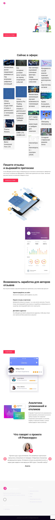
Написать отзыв (34, 491)
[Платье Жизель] (8, 123)
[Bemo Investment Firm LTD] (8, 138)
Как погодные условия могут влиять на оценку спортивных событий (21, 75)
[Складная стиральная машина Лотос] (46, 132)
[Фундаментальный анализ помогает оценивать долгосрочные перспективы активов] (46, 63)
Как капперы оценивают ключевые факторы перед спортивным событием (33, 75)
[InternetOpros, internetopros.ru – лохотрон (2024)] (33, 138)
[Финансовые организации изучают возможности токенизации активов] (33, 89)
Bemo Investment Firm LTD (8, 144)
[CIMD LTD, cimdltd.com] (21, 128)
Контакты (7, 509)
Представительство (35, 499)
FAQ (31, 496)
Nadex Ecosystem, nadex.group (45, 104)
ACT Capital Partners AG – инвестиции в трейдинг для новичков (33, 124)
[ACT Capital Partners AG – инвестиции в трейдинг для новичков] (33, 112)
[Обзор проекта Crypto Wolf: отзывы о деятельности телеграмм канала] (8, 93)
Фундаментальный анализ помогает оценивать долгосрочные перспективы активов (46, 77)
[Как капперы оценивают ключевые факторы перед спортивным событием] (33, 63)
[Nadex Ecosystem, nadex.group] (46, 95)
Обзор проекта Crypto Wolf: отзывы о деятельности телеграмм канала (8, 108)
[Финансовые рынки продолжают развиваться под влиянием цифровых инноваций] (8, 62)
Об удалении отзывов (36, 501)
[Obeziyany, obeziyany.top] (46, 115)
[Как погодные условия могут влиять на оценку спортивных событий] (21, 63)
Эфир (31, 493)
